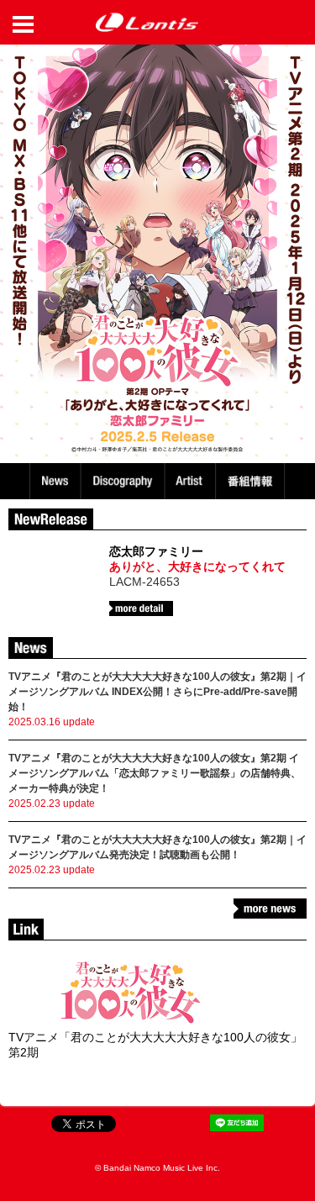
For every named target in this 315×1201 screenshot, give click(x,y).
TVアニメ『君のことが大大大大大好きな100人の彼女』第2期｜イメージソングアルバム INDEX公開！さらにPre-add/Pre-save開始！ (157, 692)
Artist (192, 481)
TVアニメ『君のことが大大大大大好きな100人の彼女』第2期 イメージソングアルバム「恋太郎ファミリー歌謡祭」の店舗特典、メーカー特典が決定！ (154, 773)
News (55, 481)
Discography (124, 481)
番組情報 (252, 481)
